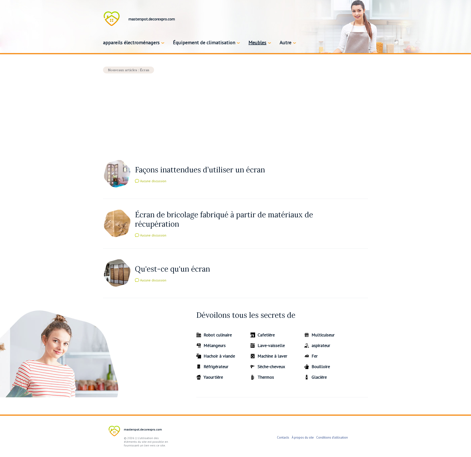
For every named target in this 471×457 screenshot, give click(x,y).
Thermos (266, 377)
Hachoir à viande (219, 356)
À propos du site (303, 437)
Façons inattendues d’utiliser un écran (200, 169)
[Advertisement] (235, 110)
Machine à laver (272, 356)
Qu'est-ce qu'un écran (172, 269)
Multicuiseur (323, 335)
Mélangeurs (215, 345)
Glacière (319, 377)
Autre (285, 42)
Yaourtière (213, 377)
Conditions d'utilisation (332, 437)
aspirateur (321, 345)
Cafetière (266, 335)
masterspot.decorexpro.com (143, 429)
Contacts (283, 437)
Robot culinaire (218, 335)
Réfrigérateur (216, 366)
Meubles (257, 42)
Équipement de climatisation (204, 42)
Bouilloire (321, 366)
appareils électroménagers (131, 42)
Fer (315, 356)
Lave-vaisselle (271, 345)
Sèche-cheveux (271, 366)
